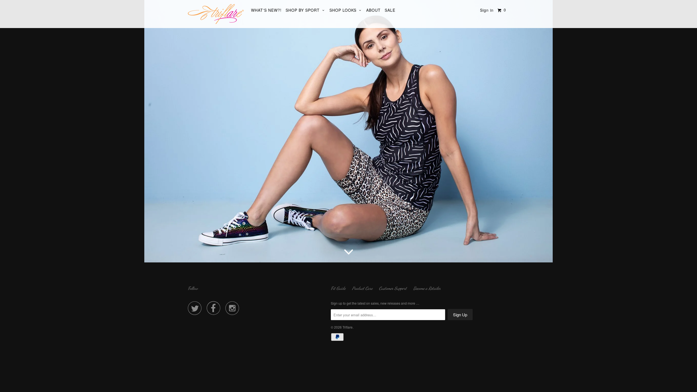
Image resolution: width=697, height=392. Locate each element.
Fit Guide (338, 288)
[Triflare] (216, 14)
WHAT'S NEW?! (266, 10)
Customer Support (393, 288)
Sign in (487, 10)
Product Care (362, 288)
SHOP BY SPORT (304, 10)
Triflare (348, 327)
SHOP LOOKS (344, 10)
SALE (390, 10)
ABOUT (373, 10)
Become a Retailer (427, 288)
